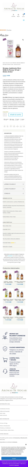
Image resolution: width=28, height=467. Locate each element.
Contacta (10, 255)
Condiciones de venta (5, 408)
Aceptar (14, 458)
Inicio (4, 62)
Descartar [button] (16, 465)
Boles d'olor (9, 62)
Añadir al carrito (15, 114)
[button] (26, 444)
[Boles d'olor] (4, 35)
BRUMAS (14, 62)
